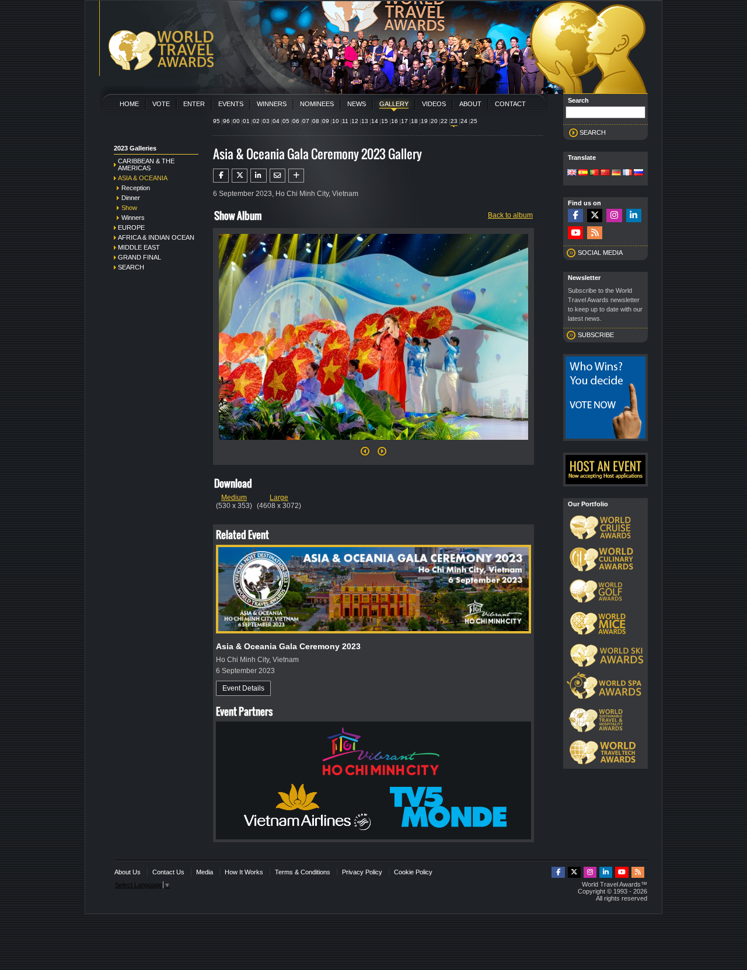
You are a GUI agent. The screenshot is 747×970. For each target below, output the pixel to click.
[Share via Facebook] (221, 175)
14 (374, 121)
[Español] (583, 173)
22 (444, 121)
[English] (572, 173)
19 (424, 121)
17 (404, 121)
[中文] (605, 173)
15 (384, 121)
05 (285, 121)
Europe (131, 227)
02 (256, 121)
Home (129, 103)
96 (226, 121)
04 (276, 121)
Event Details (243, 688)
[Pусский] (638, 173)
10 (335, 121)
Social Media (600, 252)
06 (295, 121)
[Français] (627, 173)
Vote (161, 103)
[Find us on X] (594, 215)
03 (266, 121)
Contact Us (168, 872)
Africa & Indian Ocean (156, 237)
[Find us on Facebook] (575, 215)
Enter (194, 103)
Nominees (317, 103)
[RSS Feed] (594, 233)
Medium (234, 497)
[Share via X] (239, 175)
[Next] (373, 443)
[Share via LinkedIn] (258, 175)
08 (315, 121)
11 (345, 121)
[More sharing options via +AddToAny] (296, 175)
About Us (127, 872)
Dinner (130, 197)
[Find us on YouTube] (575, 233)
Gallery (394, 103)
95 (216, 121)
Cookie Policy (413, 872)
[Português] (594, 173)
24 (463, 121)
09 (325, 121)
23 (454, 121)
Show (129, 207)
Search (131, 267)
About (470, 103)
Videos (434, 103)
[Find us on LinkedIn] (633, 215)
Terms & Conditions (302, 872)
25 (473, 121)
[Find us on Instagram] (614, 215)
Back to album (510, 215)
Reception (135, 187)
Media (204, 872)
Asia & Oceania (142, 177)
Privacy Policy (362, 872)
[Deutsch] (616, 173)
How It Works (244, 872)
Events (230, 103)
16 (394, 121)
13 (364, 121)
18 (414, 121)
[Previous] (365, 454)
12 (354, 121)
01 (246, 121)
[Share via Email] (277, 175)
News (356, 103)
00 (236, 121)
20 (434, 121)
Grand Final (139, 257)
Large (279, 497)
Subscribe (596, 334)
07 (305, 121)
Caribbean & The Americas (146, 164)
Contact (510, 103)
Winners (272, 103)
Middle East (139, 247)
